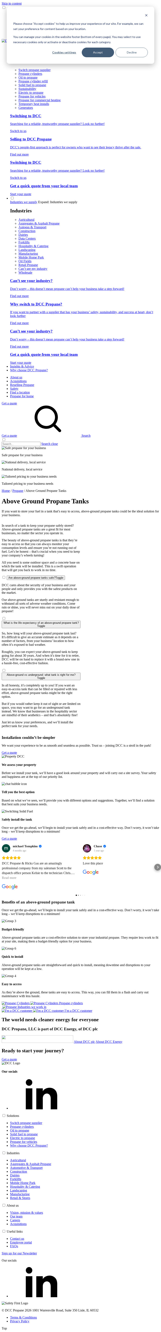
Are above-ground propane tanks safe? (35, 577)
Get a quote (9, 403)
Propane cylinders (30, 73)
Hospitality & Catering (33, 246)
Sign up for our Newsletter (19, 1253)
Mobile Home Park (31, 257)
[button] (3, 867)
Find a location (20, 392)
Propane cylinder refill (33, 81)
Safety (14, 388)
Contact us (17, 1238)
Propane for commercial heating (39, 100)
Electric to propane (30, 92)
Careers (15, 1220)
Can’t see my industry (32, 268)
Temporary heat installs (33, 104)
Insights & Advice (22, 366)
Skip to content (12, 3)
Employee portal (21, 1242)
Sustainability (27, 89)
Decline (132, 52)
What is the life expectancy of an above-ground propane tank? (41, 624)
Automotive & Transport (26, 1168)
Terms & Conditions (23, 1317)
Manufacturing (28, 253)
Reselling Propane (22, 385)
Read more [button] (9, 878)
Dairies (23, 235)
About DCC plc (84, 1042)
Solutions (13, 1116)
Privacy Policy (19, 1321)
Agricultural (26, 219)
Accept (98, 52)
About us (16, 377)
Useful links (15, 1231)
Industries (13, 1153)
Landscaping (26, 250)
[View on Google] (6, 848)
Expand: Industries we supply (57, 202)
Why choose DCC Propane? (29, 370)
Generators (25, 107)
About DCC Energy (109, 1042)
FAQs (14, 1246)
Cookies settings (64, 52)
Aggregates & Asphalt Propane (39, 223)
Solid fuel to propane (32, 85)
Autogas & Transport (32, 227)
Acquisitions (18, 381)
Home (6, 491)
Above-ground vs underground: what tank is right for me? (41, 676)
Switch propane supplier (34, 70)
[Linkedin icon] (41, 1108)
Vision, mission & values (26, 1212)
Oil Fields (24, 261)
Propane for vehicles (31, 96)
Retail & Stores (20, 1198)
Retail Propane (28, 265)
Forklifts (24, 242)
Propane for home (22, 396)
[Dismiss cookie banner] (146, 15)
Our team (16, 1216)
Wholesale (25, 272)
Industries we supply (23, 202)
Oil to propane (28, 77)
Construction (26, 231)
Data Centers (27, 238)
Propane (17, 491)
